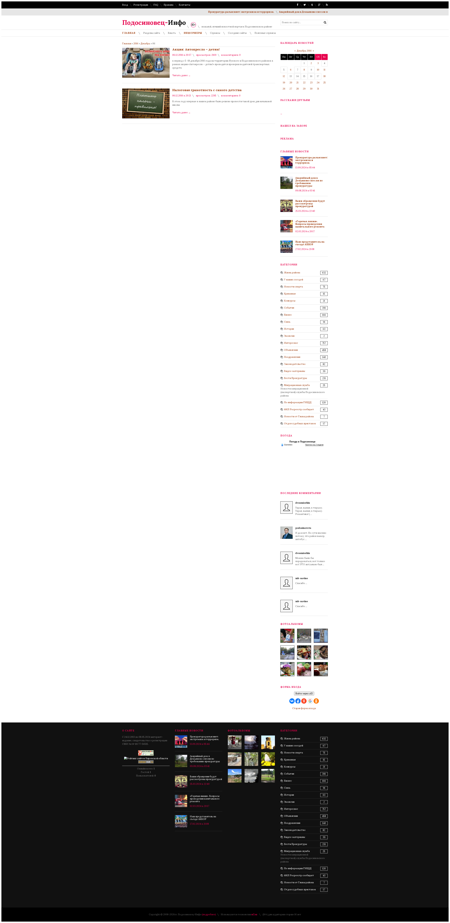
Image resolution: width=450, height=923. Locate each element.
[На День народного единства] (287, 669)
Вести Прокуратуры (295, 378)
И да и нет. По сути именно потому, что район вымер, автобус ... (310, 533)
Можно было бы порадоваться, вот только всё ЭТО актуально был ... (310, 559)
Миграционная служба (297, 385)
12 (284, 76)
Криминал (289, 293)
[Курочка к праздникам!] (321, 652)
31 (318, 88)
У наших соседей (293, 279)
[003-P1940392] (304, 636)
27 (291, 88)
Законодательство (295, 364)
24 (318, 82)
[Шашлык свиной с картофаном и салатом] (304, 652)
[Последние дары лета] (304, 669)
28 (297, 88)
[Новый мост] (235, 776)
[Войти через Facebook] (298, 701)
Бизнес (288, 314)
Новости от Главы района (299, 416)
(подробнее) (209, 914)
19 (284, 82)
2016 (135, 43)
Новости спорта (293, 286)
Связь (287, 321)
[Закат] (251, 742)
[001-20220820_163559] (287, 652)
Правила (168, 4)
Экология (289, 335)
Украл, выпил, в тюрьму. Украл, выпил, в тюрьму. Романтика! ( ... (309, 508)
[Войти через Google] (310, 701)
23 (311, 82)
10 (318, 69)
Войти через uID (304, 693)
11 (324, 69)
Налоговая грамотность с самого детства (207, 90)
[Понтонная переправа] (235, 759)
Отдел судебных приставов (300, 423)
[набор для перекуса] (321, 669)
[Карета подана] (235, 742)
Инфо (154, 22)
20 (291, 82)
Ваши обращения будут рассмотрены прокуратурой (310, 204)
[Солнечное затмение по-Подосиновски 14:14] (251, 776)
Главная (126, 43)
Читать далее (181, 75)
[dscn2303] (268, 776)
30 (311, 88)
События (289, 307)
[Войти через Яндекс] (304, 701)
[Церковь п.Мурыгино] (268, 742)
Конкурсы (289, 300)
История (289, 328)
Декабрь (145, 43)
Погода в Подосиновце (302, 441)
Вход (125, 4)
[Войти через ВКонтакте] (292, 701)
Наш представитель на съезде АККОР (309, 243)
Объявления (291, 349)
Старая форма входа (304, 708)
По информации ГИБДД (297, 402)
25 (324, 82)
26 (284, 88)
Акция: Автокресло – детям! (196, 49)
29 (304, 88)
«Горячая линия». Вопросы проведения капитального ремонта (309, 224)
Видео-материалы (294, 371)
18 (324, 76)
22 (304, 82)
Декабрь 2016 (304, 50)
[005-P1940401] (287, 636)
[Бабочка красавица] (268, 759)
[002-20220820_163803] (321, 636)
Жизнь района (292, 272)
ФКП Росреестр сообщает (299, 409)
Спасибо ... (301, 581)
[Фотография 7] (251, 759)
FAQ (155, 4)
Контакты (184, 4)
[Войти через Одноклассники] (316, 701)
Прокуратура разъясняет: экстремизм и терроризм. (222, 11)
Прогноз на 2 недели (314, 445)
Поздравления (292, 357)
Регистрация (140, 4)
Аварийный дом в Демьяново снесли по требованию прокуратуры (302, 11)
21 (297, 82)
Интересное (291, 342)
